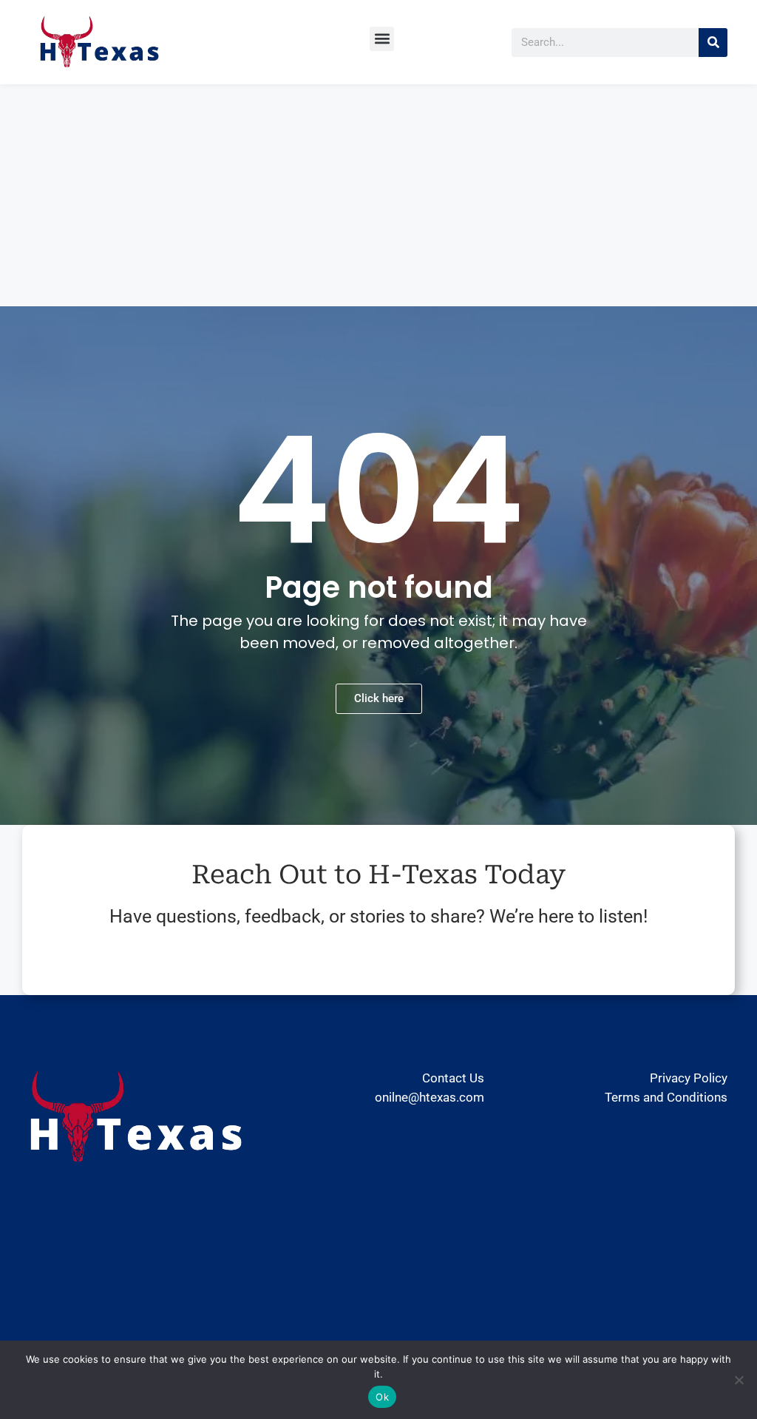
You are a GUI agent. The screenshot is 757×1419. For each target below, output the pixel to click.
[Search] (713, 42)
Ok (382, 1397)
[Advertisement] (378, 195)
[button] (382, 39)
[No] (738, 1379)
